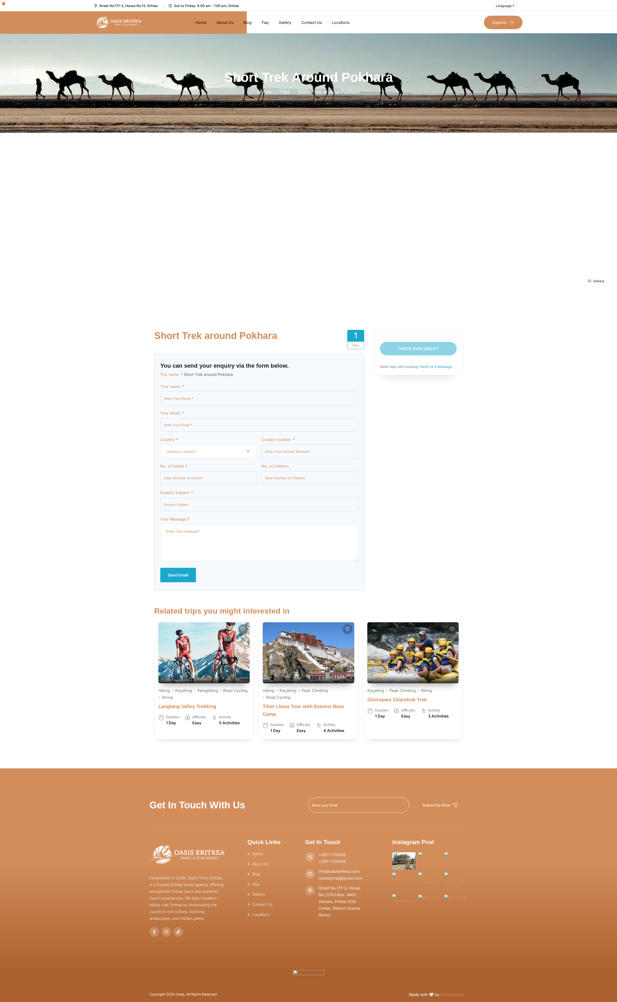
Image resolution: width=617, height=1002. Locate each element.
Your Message (174, 519)
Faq (265, 22)
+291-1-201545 (332, 861)
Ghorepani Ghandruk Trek (397, 699)
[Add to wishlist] (243, 629)
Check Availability (418, 348)
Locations (340, 22)
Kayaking (183, 690)
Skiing (167, 697)
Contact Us (312, 22)
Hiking (164, 690)
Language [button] (504, 6)
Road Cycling (235, 690)
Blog (247, 22)
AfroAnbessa (452, 994)
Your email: (172, 413)
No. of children (275, 466)
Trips (284, 92)
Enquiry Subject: (176, 492)
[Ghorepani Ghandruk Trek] (413, 652)
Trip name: (171, 374)
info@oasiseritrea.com (339, 871)
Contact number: (278, 439)
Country (169, 439)
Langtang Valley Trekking (187, 706)
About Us (224, 22)
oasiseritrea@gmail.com (340, 878)
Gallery (285, 22)
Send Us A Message (436, 367)
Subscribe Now (436, 805)
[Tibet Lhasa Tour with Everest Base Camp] (308, 652)
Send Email (178, 575)
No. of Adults (174, 466)
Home (200, 22)
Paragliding (207, 690)
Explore (499, 22)
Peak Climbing (315, 690)
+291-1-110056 (332, 854)
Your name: (172, 386)
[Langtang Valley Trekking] (204, 652)
